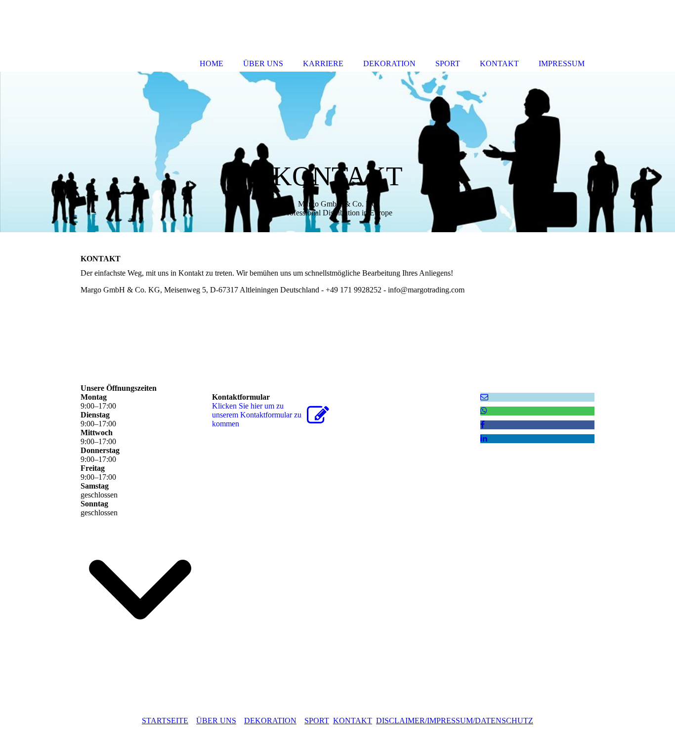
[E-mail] (484, 397)
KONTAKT (352, 720)
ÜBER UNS (216, 720)
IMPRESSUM (562, 63)
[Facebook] (482, 424)
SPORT (316, 720)
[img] (337, 152)
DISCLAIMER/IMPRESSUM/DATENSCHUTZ (454, 720)
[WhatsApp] (483, 411)
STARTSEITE (165, 720)
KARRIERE (323, 63)
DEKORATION (270, 720)
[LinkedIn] (483, 438)
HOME (211, 63)
